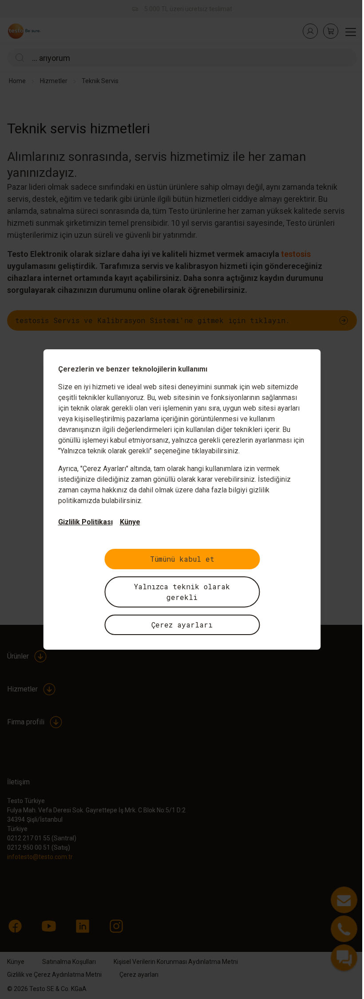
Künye (126, 522)
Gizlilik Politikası (82, 522)
